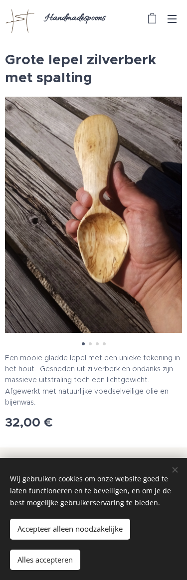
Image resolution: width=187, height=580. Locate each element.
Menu (172, 18)
